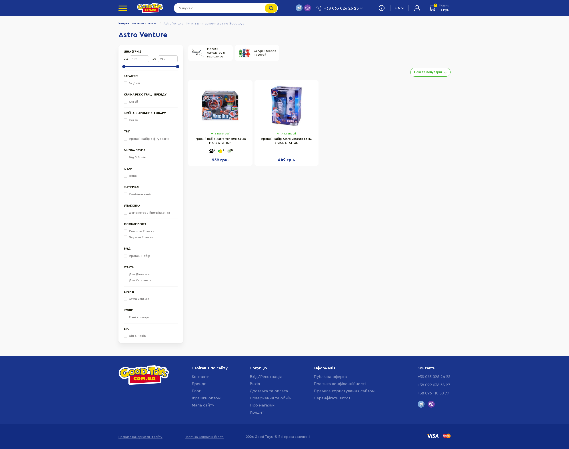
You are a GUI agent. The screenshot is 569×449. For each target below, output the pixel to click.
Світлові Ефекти (141, 231)
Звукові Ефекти (141, 237)
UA (397, 8)
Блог (196, 391)
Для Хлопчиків (140, 280)
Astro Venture (139, 299)
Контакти (201, 377)
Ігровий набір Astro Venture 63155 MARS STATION (220, 140)
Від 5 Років (137, 157)
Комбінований (140, 194)
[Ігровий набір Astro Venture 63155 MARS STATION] (220, 106)
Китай (133, 101)
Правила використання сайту (140, 437)
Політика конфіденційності (340, 384)
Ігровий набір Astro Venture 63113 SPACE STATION (286, 140)
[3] (211, 151)
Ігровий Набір (139, 256)
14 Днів (134, 83)
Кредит (257, 412)
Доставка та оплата (269, 391)
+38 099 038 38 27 (434, 385)
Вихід (255, 384)
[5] (220, 151)
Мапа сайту (203, 405)
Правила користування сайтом (344, 391)
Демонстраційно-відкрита (149, 212)
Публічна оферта (330, 377)
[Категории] (122, 8)
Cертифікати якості (332, 398)
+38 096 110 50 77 (433, 393)
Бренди (199, 384)
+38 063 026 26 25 (434, 377)
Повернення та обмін (271, 398)
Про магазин (262, 405)
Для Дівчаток (139, 274)
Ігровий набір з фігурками (149, 138)
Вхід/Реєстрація (266, 377)
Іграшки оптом (206, 398)
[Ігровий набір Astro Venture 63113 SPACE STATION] (286, 106)
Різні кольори (139, 317)
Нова (133, 175)
